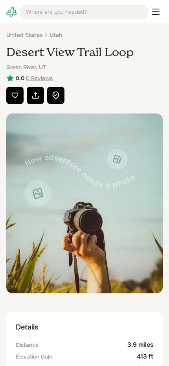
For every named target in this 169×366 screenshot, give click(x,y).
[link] (11, 12)
